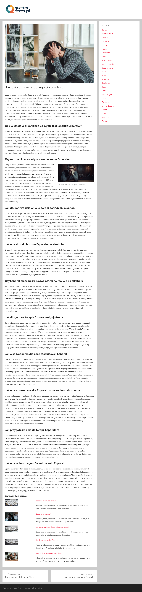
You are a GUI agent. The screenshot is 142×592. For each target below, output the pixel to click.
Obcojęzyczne (107, 68)
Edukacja (105, 41)
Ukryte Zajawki (108, 106)
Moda (104, 57)
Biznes (104, 30)
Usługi (104, 113)
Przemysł (105, 79)
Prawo (104, 75)
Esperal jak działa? (43, 514)
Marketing (106, 53)
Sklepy (104, 87)
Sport (104, 91)
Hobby (104, 45)
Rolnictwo (106, 83)
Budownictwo (107, 34)
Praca (104, 72)
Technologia (107, 94)
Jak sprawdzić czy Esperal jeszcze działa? (52, 527)
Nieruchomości (108, 64)
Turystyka (105, 102)
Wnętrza (105, 117)
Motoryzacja (107, 60)
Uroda (104, 110)
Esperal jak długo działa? (46, 501)
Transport (105, 98)
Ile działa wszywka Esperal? (47, 540)
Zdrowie (105, 121)
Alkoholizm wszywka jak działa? (49, 553)
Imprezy (105, 49)
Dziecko (105, 38)
